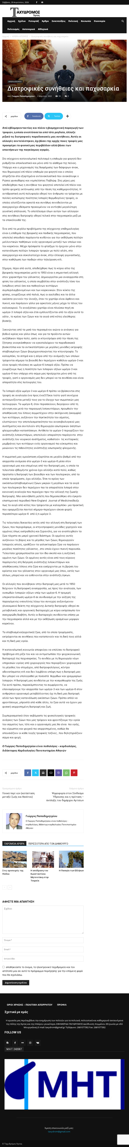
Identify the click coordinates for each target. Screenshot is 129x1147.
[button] (123, 21)
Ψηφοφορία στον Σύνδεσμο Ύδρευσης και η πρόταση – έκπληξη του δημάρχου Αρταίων (65, 797)
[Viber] (58, 772)
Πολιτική (73, 21)
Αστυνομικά (28, 29)
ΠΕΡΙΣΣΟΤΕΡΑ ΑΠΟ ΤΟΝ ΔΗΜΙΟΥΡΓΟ (48, 843)
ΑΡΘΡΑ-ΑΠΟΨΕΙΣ (20, 36)
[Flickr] (23, 1043)
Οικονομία (99, 21)
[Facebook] (36, 2)
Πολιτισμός (13, 29)
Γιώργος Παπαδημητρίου (23, 96)
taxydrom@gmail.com (59, 1131)
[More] (67, 116)
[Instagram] (30, 1043)
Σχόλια (22, 21)
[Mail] (42, 2)
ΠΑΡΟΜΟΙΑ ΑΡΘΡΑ (14, 843)
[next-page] (10, 887)
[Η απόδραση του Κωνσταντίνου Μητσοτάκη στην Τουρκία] (43, 859)
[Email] (51, 772)
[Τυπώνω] (43, 772)
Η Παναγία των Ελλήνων (71, 870)
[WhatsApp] (66, 772)
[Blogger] (7, 1043)
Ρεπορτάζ (34, 21)
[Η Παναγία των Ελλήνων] (71, 859)
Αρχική (11, 21)
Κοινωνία (86, 21)
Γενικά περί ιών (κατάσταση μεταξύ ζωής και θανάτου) (18, 795)
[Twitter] (35, 772)
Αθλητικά (43, 29)
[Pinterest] (74, 772)
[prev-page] (4, 887)
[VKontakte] (38, 1043)
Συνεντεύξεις (58, 21)
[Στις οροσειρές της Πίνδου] (14, 859)
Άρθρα (45, 21)
